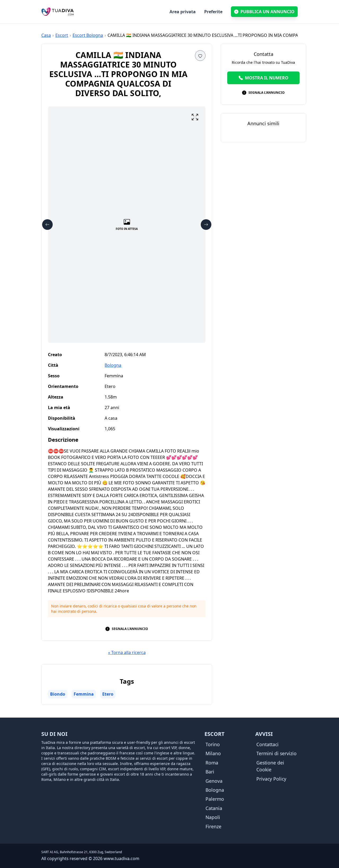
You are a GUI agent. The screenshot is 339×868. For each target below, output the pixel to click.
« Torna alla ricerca (127, 652)
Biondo (57, 694)
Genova (214, 781)
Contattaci (267, 744)
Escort (61, 35)
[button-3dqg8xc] (200, 55)
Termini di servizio (276, 753)
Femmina (84, 694)
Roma (212, 762)
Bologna (113, 365)
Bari (210, 771)
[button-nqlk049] (206, 224)
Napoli (213, 817)
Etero (107, 694)
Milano (213, 753)
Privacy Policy (271, 779)
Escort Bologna (88, 35)
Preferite (213, 12)
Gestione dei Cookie (270, 766)
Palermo (215, 799)
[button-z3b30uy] (195, 117)
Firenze (213, 826)
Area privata (183, 12)
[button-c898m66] (47, 224)
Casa (46, 35)
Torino (213, 744)
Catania (214, 808)
